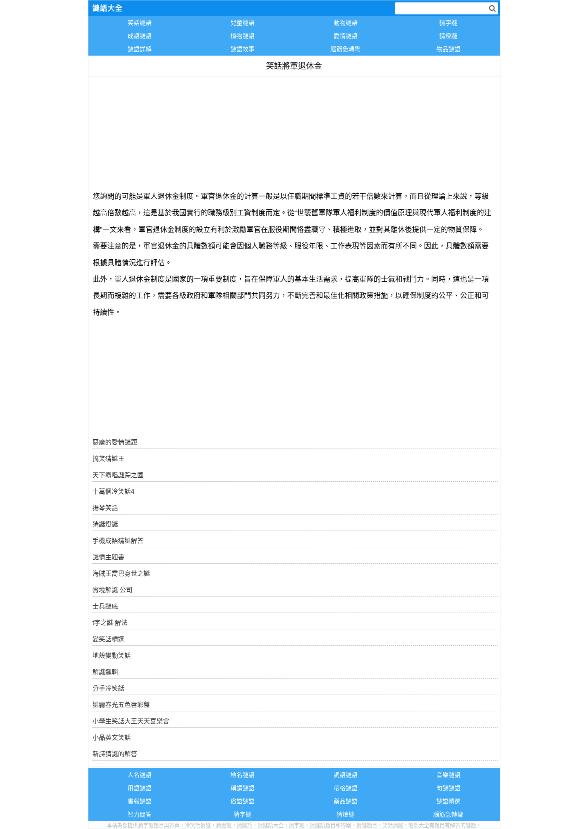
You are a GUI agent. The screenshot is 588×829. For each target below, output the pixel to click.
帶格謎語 (346, 788)
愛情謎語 (346, 35)
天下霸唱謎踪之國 (118, 475)
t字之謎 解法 (110, 622)
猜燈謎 (448, 35)
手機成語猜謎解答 (118, 540)
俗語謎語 (242, 801)
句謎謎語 (448, 788)
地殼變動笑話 (111, 655)
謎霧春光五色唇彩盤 (121, 704)
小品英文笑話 (111, 737)
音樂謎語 (448, 774)
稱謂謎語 (242, 788)
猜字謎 (448, 22)
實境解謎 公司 (112, 590)
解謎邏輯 (105, 672)
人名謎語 (140, 774)
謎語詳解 (140, 49)
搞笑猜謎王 (108, 458)
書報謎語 (140, 801)
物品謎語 (448, 49)
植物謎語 (242, 35)
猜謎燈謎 (105, 524)
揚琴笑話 (105, 508)
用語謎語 (140, 788)
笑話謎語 (140, 22)
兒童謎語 (242, 22)
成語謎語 (140, 35)
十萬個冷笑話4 (113, 491)
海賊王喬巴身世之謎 (121, 573)
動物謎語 (346, 22)
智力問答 (140, 814)
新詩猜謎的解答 (114, 754)
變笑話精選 (108, 639)
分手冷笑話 (108, 688)
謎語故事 (242, 49)
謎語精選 (448, 801)
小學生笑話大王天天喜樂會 (130, 721)
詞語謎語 (346, 774)
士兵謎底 (105, 606)
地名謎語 (242, 774)
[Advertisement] (294, 132)
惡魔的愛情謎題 (114, 442)
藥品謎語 (346, 801)
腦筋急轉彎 (345, 49)
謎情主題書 (108, 557)
